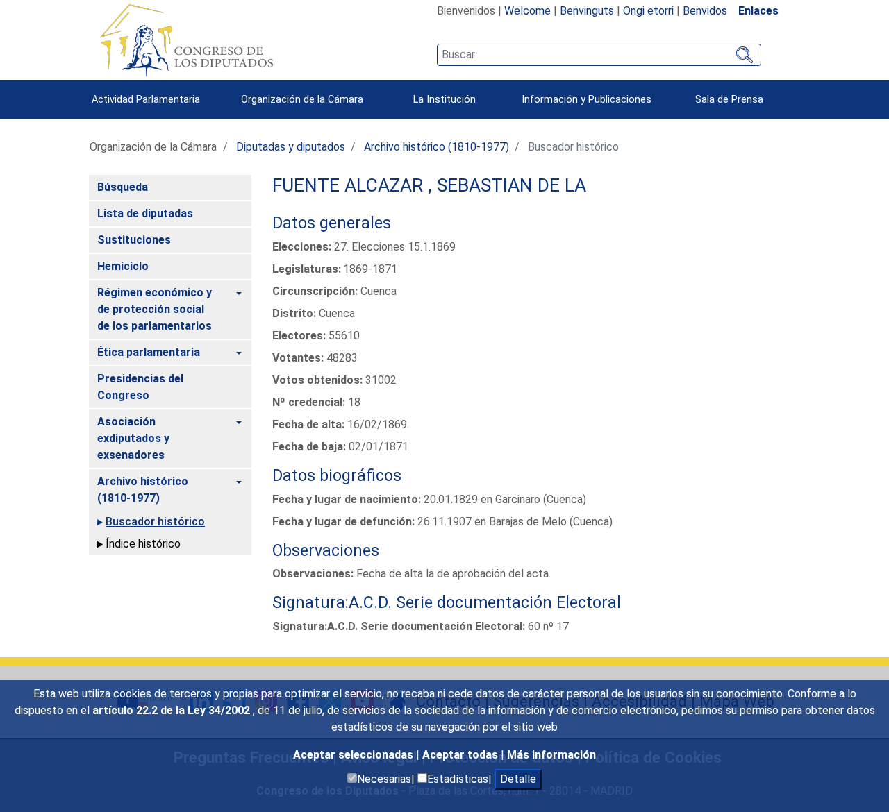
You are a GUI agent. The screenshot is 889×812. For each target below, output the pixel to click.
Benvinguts (587, 10)
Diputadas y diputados (290, 146)
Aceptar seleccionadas (354, 754)
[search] (599, 55)
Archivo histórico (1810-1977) (436, 146)
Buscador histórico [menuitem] (155, 521)
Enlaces (758, 10)
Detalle (518, 779)
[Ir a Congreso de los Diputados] (186, 40)
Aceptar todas (461, 754)
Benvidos (705, 10)
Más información (551, 754)
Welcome (527, 10)
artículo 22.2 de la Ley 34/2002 (172, 710)
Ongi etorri (648, 10)
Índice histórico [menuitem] (143, 543)
